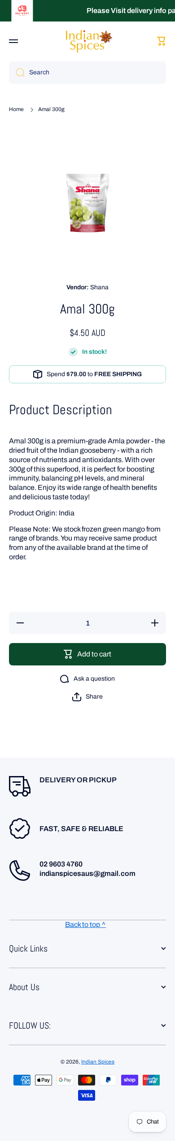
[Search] (17, 72)
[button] (87, 696)
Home (16, 109)
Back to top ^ (85, 924)
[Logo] (87, 41)
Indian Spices (97, 1062)
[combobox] (87, 72)
